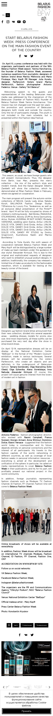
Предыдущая (41, 625)
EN (8, 15)
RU (3, 15)
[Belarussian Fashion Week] (44, 21)
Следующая (27, 625)
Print (9, 625)
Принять (26, 711)
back (16, 625)
